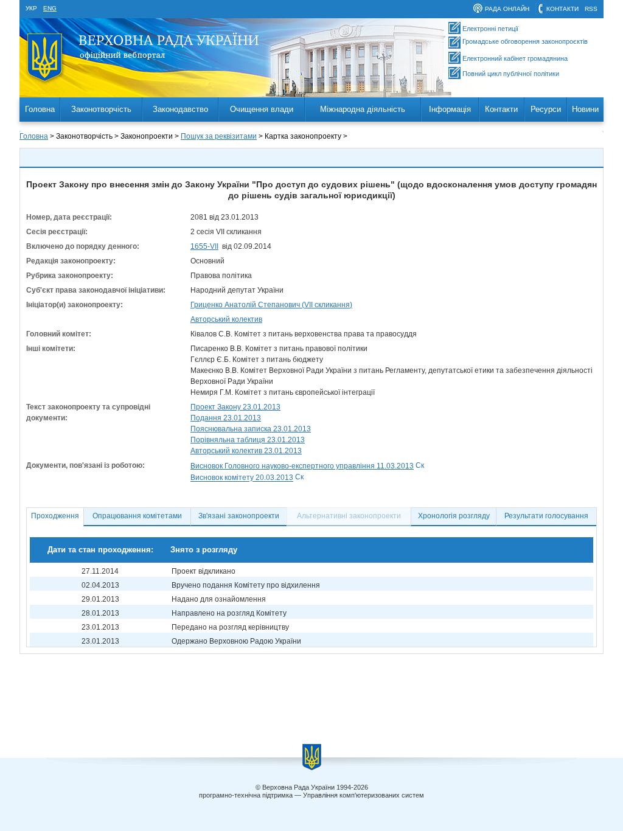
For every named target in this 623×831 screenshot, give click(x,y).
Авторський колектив (226, 319)
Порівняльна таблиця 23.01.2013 (247, 440)
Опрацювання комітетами (137, 516)
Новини (585, 109)
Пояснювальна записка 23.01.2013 (250, 429)
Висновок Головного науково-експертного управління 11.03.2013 (302, 466)
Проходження (55, 516)
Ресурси (546, 109)
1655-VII (204, 246)
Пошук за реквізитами (219, 136)
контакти (562, 8)
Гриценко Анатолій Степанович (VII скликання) (271, 305)
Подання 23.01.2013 (225, 418)
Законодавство (180, 109)
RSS (591, 8)
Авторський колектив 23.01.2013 (246, 451)
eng (50, 8)
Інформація (450, 109)
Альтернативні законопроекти (349, 516)
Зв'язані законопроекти (238, 516)
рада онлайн (507, 8)
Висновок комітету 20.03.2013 (241, 478)
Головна (40, 109)
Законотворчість (101, 109)
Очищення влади (261, 109)
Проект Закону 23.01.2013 (235, 407)
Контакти (501, 109)
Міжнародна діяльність (362, 109)
